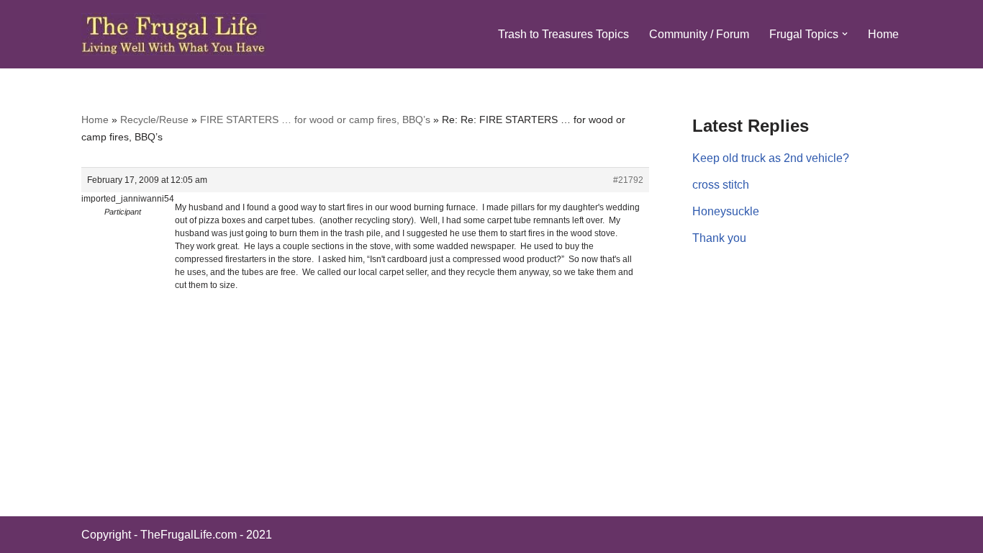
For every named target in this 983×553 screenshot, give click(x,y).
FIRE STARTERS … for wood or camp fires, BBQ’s (315, 119)
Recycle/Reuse (154, 119)
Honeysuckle (725, 211)
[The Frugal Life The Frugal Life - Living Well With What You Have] (173, 34)
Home (883, 34)
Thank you (719, 238)
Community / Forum (699, 34)
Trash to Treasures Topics (563, 34)
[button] (845, 34)
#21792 (628, 180)
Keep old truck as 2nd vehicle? (770, 158)
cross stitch (720, 185)
